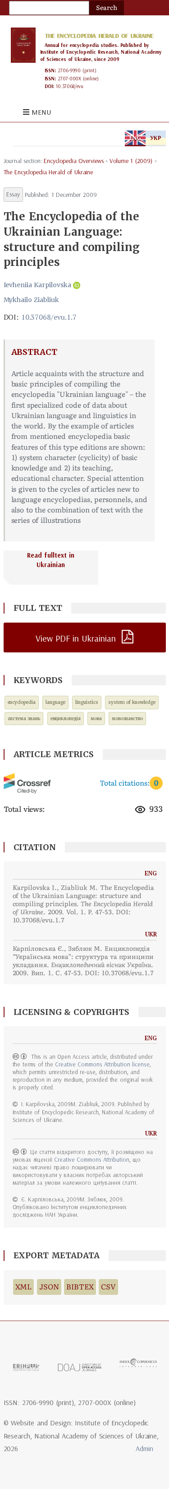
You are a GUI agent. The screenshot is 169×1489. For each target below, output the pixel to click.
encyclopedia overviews (73, 161)
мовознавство (127, 718)
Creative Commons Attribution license (102, 1064)
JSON (49, 1287)
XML (23, 1287)
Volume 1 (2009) (131, 161)
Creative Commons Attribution (91, 1159)
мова (96, 718)
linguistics (86, 702)
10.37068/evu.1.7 (49, 317)
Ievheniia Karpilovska (37, 285)
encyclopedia (22, 702)
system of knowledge (131, 702)
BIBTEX (80, 1287)
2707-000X (69, 78)
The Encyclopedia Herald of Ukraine (99, 36)
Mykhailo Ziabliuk (31, 300)
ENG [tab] (135, 138)
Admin (144, 1448)
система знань (24, 718)
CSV (108, 1287)
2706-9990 (69, 70)
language (55, 702)
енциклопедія (65, 718)
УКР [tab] (155, 138)
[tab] (85, 567)
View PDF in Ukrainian (76, 638)
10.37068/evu (69, 86)
